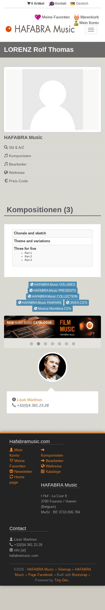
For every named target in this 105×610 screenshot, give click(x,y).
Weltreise (17, 172)
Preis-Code (18, 181)
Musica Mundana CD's (54, 309)
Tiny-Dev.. (62, 580)
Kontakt (60, 3)
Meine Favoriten (55, 17)
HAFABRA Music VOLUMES (54, 285)
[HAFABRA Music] (52, 326)
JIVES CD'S (78, 303)
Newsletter (22, 471)
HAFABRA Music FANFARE (41, 303)
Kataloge (53, 471)
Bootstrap (79, 575)
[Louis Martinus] (52, 367)
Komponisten (20, 156)
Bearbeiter (18, 164)
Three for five (25, 249)
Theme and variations (32, 241)
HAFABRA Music (40, 569)
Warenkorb (89, 17)
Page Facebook (40, 575)
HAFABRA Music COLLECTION (54, 296)
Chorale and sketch (30, 233)
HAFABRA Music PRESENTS (54, 290)
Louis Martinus (29, 399)
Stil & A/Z (16, 147)
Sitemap (64, 569)
